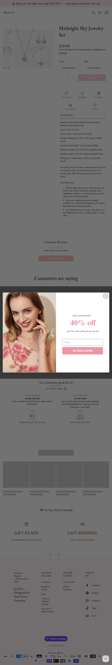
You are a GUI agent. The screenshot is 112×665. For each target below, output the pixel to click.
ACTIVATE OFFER (83, 351)
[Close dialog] (105, 296)
